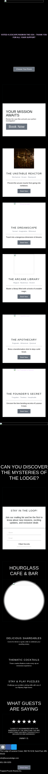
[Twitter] (14, 747)
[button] (24, 13)
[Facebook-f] (8, 747)
